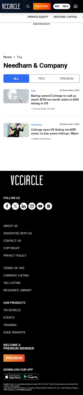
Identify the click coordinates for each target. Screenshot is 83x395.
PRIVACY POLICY (15, 255)
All (16, 78)
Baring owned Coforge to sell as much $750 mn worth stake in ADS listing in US (55, 99)
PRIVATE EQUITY (38, 17)
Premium (67, 78)
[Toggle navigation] (75, 6)
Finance (36, 125)
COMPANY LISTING (16, 275)
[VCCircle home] (11, 6)
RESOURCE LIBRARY (17, 290)
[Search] (28, 6)
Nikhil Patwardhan (42, 139)
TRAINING (10, 325)
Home (7, 57)
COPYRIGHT (11, 248)
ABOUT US (10, 226)
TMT (33, 91)
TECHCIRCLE (12, 310)
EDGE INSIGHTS (14, 332)
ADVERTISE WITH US (17, 233)
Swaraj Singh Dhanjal (44, 109)
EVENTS (9, 317)
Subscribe (42, 6)
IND (57, 6)
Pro (41, 78)
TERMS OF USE (13, 268)
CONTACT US (12, 240)
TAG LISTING (12, 283)
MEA (66, 6)
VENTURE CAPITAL (65, 17)
